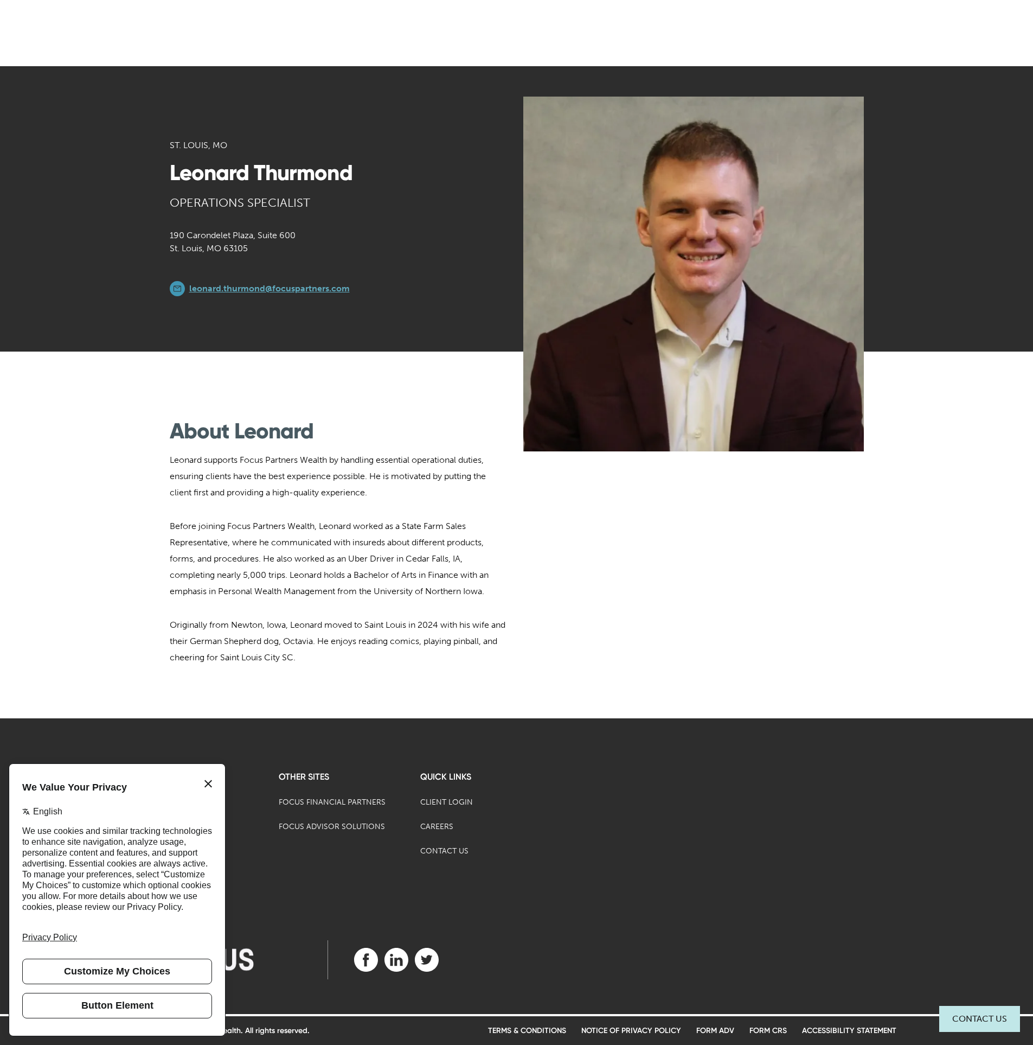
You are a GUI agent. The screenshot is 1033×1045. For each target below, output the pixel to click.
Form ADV (715, 1030)
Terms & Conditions (527, 1030)
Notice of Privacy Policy (631, 1030)
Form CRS (768, 1030)
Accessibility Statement (849, 1030)
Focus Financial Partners (332, 802)
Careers (436, 826)
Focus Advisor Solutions (332, 826)
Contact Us (979, 1019)
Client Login (446, 802)
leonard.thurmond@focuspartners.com (269, 288)
